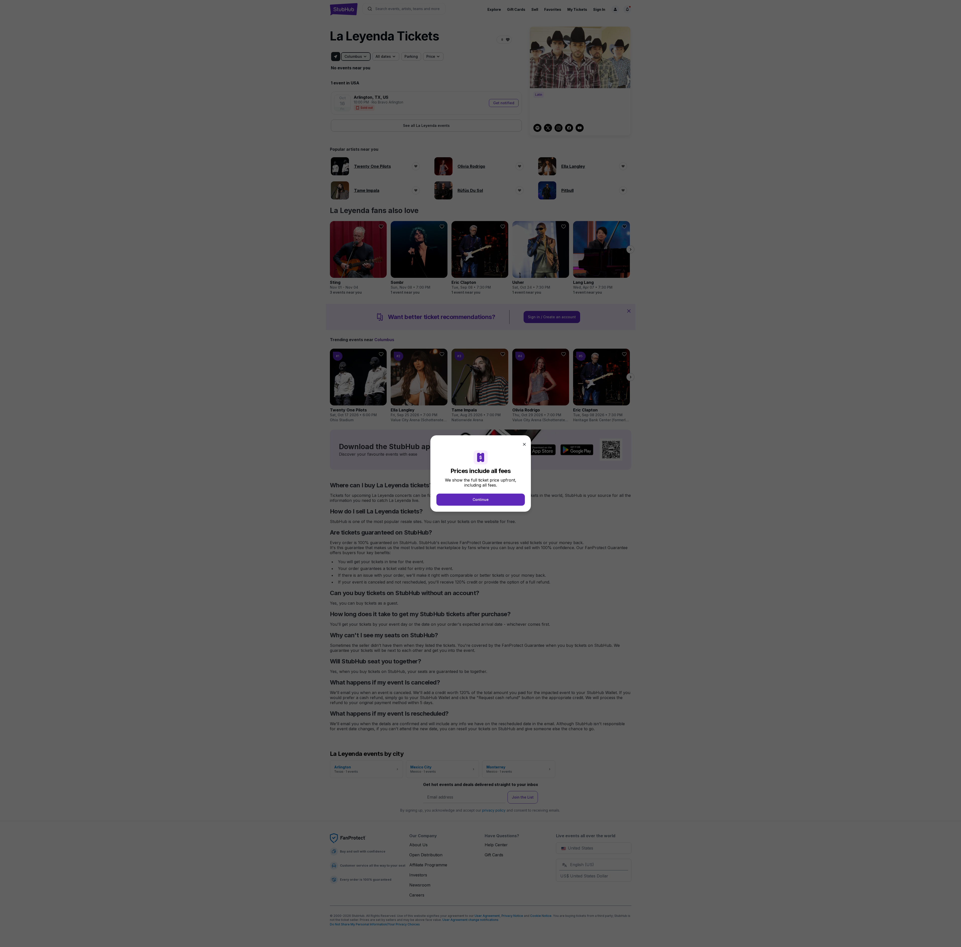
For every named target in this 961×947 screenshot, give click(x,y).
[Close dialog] (524, 444)
